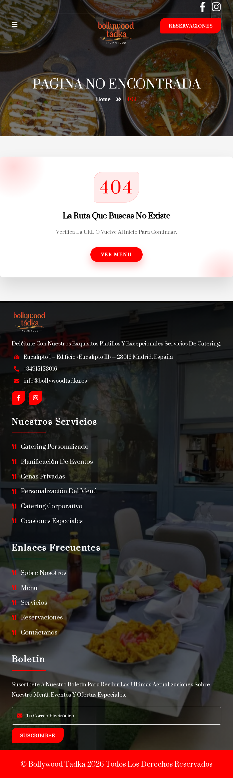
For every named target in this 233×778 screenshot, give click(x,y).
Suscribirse (37, 735)
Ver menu (116, 254)
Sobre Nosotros (43, 572)
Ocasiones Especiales (52, 521)
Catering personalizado (55, 446)
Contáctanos (39, 632)
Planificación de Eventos (57, 461)
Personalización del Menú (59, 491)
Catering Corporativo (51, 506)
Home (103, 99)
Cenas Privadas (43, 476)
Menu (29, 588)
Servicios (34, 602)
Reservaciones (191, 26)
